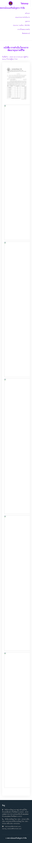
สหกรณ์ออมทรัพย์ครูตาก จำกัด (17, 838)
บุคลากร (27, 21)
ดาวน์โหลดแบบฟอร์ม (24, 29)
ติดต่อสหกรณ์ (26, 33)
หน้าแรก (27, 13)
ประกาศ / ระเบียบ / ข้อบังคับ (21, 25)
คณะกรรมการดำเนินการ (22, 17)
